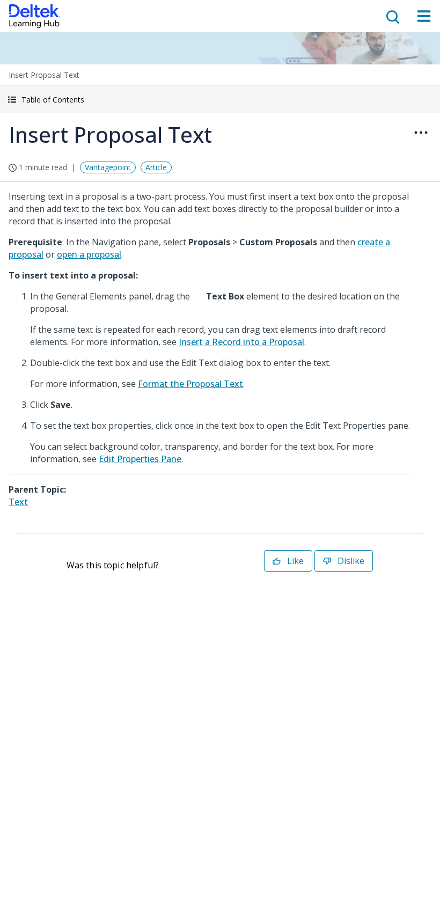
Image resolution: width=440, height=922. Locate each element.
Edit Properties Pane (140, 459)
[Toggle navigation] (424, 16)
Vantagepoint (108, 167)
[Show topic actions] (420, 132)
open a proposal (89, 254)
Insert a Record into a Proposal (241, 342)
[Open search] (391, 16)
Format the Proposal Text (190, 384)
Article (156, 167)
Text (18, 502)
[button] (220, 99)
